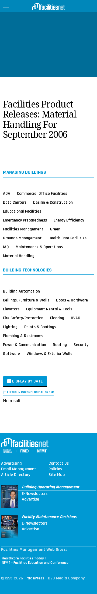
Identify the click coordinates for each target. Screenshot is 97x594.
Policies (55, 469)
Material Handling (18, 256)
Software (11, 353)
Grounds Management (22, 238)
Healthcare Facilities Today (23, 558)
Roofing (60, 344)
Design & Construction (53, 202)
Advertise (30, 499)
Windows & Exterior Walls (49, 353)
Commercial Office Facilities (42, 193)
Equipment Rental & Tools (49, 309)
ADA (6, 193)
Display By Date (27, 381)
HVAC (75, 318)
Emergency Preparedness (25, 220)
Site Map (56, 475)
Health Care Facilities (67, 238)
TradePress (34, 578)
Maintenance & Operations (39, 247)
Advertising (11, 463)
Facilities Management (23, 229)
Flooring (57, 318)
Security (81, 344)
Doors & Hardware (72, 300)
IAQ (6, 247)
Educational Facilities (22, 211)
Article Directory (15, 475)
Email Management (18, 469)
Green (55, 229)
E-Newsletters (34, 494)
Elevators (11, 309)
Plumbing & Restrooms (23, 335)
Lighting (10, 327)
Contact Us (58, 463)
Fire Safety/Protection (23, 318)
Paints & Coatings (40, 327)
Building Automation (21, 291)
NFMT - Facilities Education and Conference (35, 563)
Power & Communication (24, 344)
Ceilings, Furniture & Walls (26, 300)
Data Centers (14, 202)
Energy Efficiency (69, 220)
